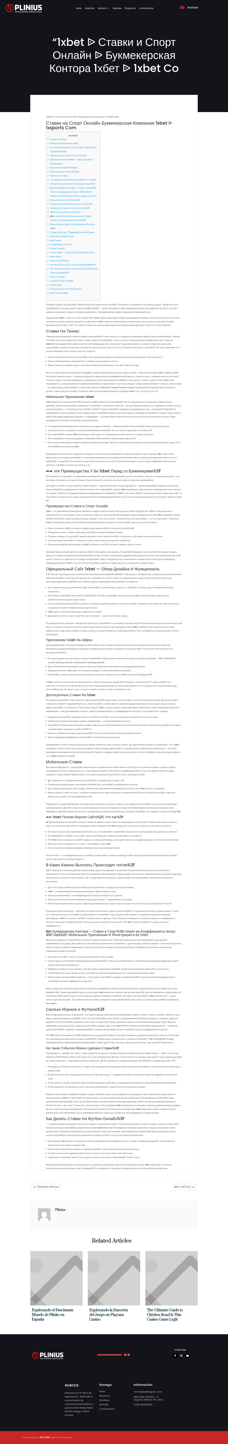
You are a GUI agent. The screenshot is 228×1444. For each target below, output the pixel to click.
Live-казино (55, 256)
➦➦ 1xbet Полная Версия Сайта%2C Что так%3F (73, 179)
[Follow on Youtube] (187, 1355)
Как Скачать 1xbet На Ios (62, 236)
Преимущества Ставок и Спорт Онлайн (68, 155)
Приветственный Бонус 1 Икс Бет (65, 212)
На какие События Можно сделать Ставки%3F (71, 204)
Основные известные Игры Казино (66, 288)
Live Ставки (55, 240)
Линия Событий (57, 248)
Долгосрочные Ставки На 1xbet (64, 171)
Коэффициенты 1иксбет (61, 244)
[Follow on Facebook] (175, 1355)
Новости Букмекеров (59, 260)
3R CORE (45, 1437)
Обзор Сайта (56, 284)
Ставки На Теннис (58, 139)
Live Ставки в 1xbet (59, 292)
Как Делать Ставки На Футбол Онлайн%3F (70, 208)
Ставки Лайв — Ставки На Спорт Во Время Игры (72, 252)
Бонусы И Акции (57, 276)
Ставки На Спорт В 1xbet (61, 280)
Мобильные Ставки (59, 175)
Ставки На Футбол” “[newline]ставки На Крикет (72, 232)
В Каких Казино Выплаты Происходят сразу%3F (72, 183)
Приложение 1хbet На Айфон (63, 167)
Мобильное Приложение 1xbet (64, 143)
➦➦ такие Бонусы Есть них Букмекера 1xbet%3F (73, 264)
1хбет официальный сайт (146, 391)
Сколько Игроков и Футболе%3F (65, 200)
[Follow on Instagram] (181, 1355)
